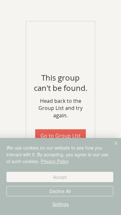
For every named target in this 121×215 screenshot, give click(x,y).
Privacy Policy (55, 161)
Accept (60, 177)
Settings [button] (60, 204)
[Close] (112, 147)
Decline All (60, 191)
